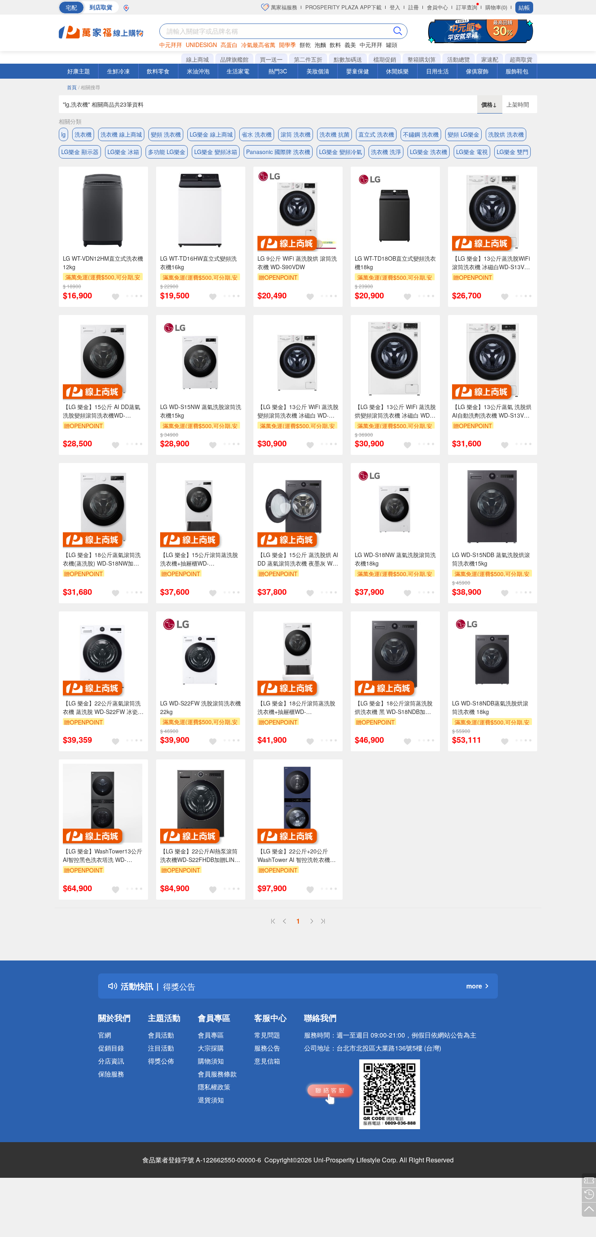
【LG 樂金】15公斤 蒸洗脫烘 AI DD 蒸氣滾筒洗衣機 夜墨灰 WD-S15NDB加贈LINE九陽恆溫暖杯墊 (298, 559)
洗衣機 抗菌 (334, 134)
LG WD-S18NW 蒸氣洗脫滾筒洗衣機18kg (395, 559)
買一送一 (271, 59)
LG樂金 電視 (472, 152)
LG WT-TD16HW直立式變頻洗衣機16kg (198, 262)
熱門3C (277, 71)
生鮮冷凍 (118, 71)
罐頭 (391, 45)
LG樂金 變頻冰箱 (215, 152)
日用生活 (437, 71)
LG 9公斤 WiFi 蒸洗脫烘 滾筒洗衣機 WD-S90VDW (297, 262)
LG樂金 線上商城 (211, 134)
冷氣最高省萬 (258, 45)
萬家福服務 (283, 7)
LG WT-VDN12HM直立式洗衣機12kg (103, 262)
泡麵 (320, 45)
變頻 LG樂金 (463, 134)
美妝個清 (318, 71)
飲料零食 (158, 71)
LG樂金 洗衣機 (428, 152)
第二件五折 (308, 59)
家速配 (489, 59)
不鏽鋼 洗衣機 (421, 134)
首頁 (72, 87)
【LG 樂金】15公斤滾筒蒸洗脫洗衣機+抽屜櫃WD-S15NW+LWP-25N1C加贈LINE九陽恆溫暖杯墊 (199, 559)
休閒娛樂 (397, 71)
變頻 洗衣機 (166, 134)
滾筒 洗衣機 (296, 134)
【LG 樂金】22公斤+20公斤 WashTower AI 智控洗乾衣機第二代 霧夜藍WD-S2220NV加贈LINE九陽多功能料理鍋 (296, 855)
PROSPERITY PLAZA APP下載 (343, 7)
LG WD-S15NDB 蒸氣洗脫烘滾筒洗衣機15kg (491, 559)
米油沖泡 (198, 71)
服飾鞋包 (517, 71)
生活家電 (238, 71)
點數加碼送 (348, 59)
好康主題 (78, 71)
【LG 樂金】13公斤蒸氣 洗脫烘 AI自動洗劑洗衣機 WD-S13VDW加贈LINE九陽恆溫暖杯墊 (492, 411)
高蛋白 (229, 45)
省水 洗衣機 (257, 134)
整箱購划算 (421, 59)
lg (63, 134)
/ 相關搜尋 (89, 87)
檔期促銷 (384, 59)
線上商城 (197, 59)
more (474, 985)
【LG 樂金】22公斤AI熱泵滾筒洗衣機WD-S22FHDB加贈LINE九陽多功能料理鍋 (199, 855)
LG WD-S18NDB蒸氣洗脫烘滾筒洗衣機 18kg (490, 707)
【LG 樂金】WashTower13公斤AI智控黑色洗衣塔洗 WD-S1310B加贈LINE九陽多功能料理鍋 (102, 855)
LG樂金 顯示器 (80, 152)
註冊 (413, 7)
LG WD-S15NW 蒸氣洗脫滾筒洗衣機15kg (200, 411)
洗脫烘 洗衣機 (506, 134)
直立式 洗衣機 (376, 134)
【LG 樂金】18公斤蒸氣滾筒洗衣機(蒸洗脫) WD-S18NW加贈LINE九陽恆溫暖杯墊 (102, 559)
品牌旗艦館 (234, 59)
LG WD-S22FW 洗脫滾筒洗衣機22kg (200, 707)
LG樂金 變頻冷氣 (340, 152)
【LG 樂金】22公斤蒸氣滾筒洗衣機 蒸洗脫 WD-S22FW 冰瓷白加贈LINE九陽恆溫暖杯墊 (103, 707)
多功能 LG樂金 (166, 152)
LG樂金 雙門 (512, 152)
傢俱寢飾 (477, 71)
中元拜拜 (170, 45)
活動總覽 (458, 59)
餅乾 (305, 45)
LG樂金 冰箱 (123, 152)
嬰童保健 (357, 71)
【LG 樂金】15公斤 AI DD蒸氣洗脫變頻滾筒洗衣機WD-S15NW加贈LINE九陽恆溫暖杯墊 (101, 411)
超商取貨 (521, 59)
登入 (395, 7)
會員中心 (437, 7)
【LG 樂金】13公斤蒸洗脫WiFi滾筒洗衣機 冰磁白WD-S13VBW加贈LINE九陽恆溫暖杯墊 (492, 262)
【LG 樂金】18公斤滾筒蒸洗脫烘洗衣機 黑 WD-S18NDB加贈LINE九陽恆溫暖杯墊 (394, 707)
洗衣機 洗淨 (386, 152)
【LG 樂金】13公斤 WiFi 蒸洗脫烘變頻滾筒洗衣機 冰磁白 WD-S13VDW (395, 411)
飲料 (335, 45)
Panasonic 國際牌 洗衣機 (278, 152)
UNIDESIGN (201, 45)
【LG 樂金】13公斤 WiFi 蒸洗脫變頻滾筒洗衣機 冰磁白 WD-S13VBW (298, 411)
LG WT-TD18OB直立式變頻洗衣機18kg (395, 262)
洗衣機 (83, 134)
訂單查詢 (466, 7)
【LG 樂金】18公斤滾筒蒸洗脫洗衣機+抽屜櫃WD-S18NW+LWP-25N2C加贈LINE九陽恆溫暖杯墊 (296, 707)
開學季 (287, 45)
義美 (350, 45)
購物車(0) (496, 7)
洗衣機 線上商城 (121, 134)
